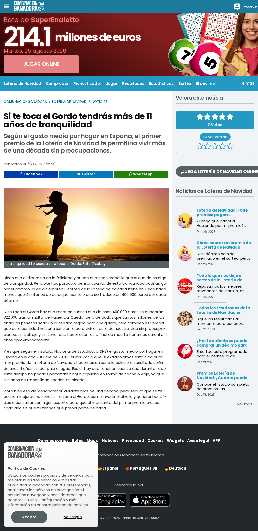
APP (216, 440)
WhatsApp (142, 174)
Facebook (33, 174)
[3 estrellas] (215, 146)
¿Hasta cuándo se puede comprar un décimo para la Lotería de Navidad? (224, 345)
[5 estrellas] (230, 146)
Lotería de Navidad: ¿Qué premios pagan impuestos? (222, 215)
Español (110, 468)
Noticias (100, 101)
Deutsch (177, 468)
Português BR (143, 468)
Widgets (175, 440)
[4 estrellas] (222, 146)
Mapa (93, 440)
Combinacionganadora (25, 101)
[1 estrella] (200, 146)
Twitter (88, 174)
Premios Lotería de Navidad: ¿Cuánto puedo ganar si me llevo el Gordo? (224, 378)
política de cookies (70, 504)
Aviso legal (198, 440)
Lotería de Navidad (69, 101)
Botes (77, 440)
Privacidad (133, 440)
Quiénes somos (53, 440)
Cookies (155, 440)
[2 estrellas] (207, 146)
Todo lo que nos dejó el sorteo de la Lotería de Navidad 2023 (220, 280)
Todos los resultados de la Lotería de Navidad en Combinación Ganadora (223, 312)
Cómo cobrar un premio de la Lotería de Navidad (224, 245)
